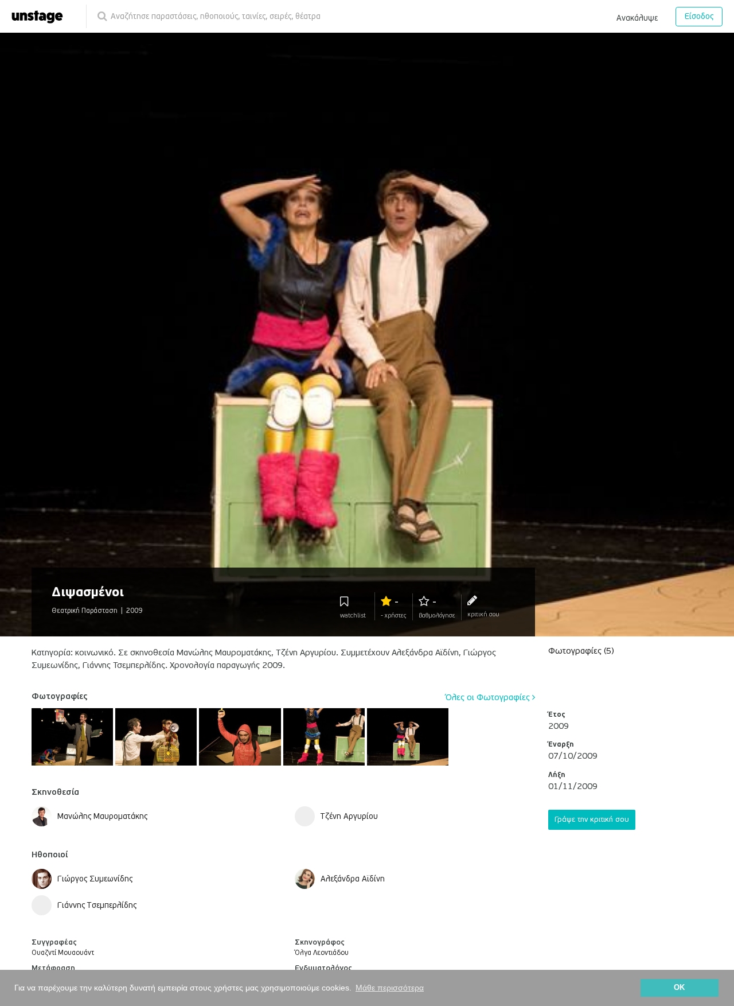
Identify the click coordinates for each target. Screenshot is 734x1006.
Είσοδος (699, 16)
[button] (637, 16)
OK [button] (679, 988)
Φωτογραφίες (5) (581, 650)
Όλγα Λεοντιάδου (322, 953)
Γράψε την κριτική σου (592, 819)
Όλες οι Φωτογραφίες (489, 697)
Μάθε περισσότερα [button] (390, 987)
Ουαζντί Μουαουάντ (63, 953)
